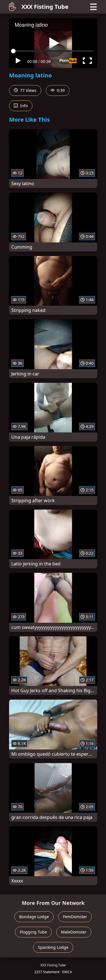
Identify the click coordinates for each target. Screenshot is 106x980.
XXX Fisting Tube (44, 6)
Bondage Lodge (34, 916)
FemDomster (75, 916)
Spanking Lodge (53, 947)
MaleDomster (73, 932)
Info (23, 105)
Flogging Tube (33, 932)
